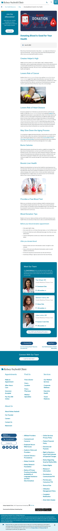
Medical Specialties (27, 396)
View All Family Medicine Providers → (38, 332)
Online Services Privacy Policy (48, 436)
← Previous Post (26, 343)
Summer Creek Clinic (43, 322)
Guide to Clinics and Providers (30, 451)
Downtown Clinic (42, 286)
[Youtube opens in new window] (10, 447)
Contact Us (8, 422)
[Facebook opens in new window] (4, 447)
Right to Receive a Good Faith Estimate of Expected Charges (49, 454)
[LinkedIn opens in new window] (14, 447)
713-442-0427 (9, 439)
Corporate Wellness (47, 386)
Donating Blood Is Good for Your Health (33, 7)
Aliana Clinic (40, 304)
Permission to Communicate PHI (49, 475)
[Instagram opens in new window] (17, 447)
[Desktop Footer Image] (14, 369)
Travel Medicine (47, 398)
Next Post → (51, 343)
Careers (7, 418)
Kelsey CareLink (29, 461)
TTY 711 (32, 505)
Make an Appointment (9, 381)
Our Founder (9, 415)
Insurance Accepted (8, 392)
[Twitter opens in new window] (7, 447)
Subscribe (9, 31)
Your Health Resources (10, 7)
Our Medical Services (48, 381)
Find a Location (27, 384)
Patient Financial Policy (48, 442)
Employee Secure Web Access (29, 445)
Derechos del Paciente (47, 448)
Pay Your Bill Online (9, 398)
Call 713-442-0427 (29, 359)
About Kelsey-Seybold (12, 411)
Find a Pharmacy (27, 390)
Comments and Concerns (29, 440)
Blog (20, 7)
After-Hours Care (9, 386)
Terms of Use (47, 485)
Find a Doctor (28, 380)
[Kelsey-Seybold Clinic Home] (13, 2)
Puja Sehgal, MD (41, 280)
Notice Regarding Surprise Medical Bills (50, 461)
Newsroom (8, 425)
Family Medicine (30, 270)
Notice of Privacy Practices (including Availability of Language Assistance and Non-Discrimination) (30, 475)
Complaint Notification (47, 495)
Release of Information (47, 470)
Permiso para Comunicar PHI (48, 481)
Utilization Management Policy (49, 490)
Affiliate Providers (30, 435)
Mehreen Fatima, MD (42, 298)
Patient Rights (47, 465)
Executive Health (47, 392)
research (51, 113)
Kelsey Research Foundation (29, 465)
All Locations (40, 290)
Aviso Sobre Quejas (49, 500)
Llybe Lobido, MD (41, 315)
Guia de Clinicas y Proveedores (29, 457)
